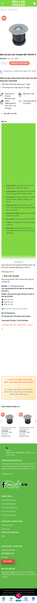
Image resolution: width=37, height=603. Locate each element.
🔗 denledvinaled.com (16, 286)
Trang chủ (3, 9)
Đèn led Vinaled (18, 3)
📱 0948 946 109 (7, 302)
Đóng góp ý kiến (6, 474)
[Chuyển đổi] (2, 114)
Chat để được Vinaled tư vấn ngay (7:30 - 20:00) (19, 71)
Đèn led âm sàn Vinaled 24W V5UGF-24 (26, 428)
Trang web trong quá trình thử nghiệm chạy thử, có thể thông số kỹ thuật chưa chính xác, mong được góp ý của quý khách (18, 593)
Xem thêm (17, 262)
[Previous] (1, 425)
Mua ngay (4, 434)
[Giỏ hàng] (34, 3)
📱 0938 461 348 (7, 304)
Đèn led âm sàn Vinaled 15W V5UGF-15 (8, 428)
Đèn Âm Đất (13, 9)
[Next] (36, 425)
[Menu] (2, 3)
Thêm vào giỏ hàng (19, 63)
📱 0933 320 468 (7, 299)
